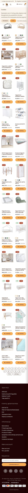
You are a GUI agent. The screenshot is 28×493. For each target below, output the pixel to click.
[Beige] (5, 93)
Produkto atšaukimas (7, 430)
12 (15, 371)
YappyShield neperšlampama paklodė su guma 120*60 (6, 95)
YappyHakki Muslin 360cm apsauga (20, 211)
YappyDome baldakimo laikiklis (19, 95)
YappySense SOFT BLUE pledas (20, 356)
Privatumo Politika (6, 432)
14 (23, 371)
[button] (3, 4)
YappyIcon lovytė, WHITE (6, 327)
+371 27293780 (5, 482)
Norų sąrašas (5, 451)
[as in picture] (20, 180)
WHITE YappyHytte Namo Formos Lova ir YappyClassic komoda (7, 269)
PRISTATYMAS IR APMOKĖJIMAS (10, 410)
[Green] (7, 35)
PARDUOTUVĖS (6, 396)
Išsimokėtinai (5, 426)
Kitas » (9, 374)
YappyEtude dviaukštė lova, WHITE (6, 298)
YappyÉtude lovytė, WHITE (7, 182)
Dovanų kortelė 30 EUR (20, 124)
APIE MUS (4, 392)
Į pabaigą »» (17, 374)
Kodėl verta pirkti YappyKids (9, 394)
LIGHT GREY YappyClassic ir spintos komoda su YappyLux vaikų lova (7, 356)
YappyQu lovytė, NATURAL (19, 66)
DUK (3, 412)
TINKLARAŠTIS (6, 398)
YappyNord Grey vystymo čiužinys (6, 211)
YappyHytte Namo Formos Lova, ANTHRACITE (6, 37)
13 (19, 371)
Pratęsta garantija (7, 428)
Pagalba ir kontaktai (21, 1)
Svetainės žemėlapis (7, 439)
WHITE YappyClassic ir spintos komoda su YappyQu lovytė (7, 153)
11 (11, 371)
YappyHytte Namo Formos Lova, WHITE (7, 240)
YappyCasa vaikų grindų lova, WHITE (20, 298)
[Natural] (9, 35)
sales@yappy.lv (15, 482)
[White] (4, 35)
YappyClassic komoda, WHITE (6, 124)
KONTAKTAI (5, 407)
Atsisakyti (5, 20)
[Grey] (4, 93)
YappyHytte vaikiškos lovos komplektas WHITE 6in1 (7, 66)
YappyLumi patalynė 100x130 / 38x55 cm (20, 327)
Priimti (13, 20)
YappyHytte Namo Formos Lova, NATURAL (19, 37)
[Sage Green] (4, 325)
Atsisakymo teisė (6, 414)
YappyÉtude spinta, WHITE (20, 182)
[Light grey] (5, 35)
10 (8, 371)
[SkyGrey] (4, 180)
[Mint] (7, 93)
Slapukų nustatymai (7, 416)
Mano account (6, 448)
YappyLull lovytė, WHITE (19, 240)
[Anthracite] (2, 35)
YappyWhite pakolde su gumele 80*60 (20, 269)
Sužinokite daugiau (22, 20)
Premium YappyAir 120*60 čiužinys (19, 153)
